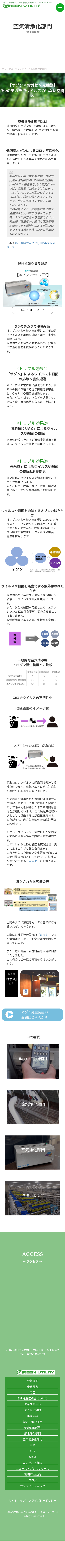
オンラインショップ (32, 1486)
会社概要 (32, 1381)
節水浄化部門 (32, 1433)
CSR (32, 1451)
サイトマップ (17, 1500)
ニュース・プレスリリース (32, 1468)
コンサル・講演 (32, 1463)
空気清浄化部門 (32, 1439)
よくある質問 (32, 1410)
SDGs (32, 1457)
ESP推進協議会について (32, 1398)
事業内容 (32, 1416)
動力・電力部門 (32, 1422)
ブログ (32, 1480)
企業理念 (32, 1386)
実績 (32, 1445)
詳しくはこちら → (32, 310)
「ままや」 (33, 861)
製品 (32, 1392)
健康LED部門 (32, 1427)
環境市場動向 (32, 1474)
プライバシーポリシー (42, 1500)
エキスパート (32, 1404)
